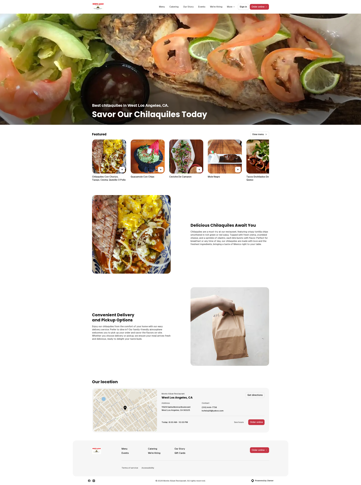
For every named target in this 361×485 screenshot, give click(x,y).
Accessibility (148, 468)
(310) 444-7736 (209, 407)
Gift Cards (179, 453)
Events (201, 6)
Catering (174, 6)
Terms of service (130, 468)
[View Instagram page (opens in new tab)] (93, 480)
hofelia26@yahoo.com (213, 410)
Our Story (188, 6)
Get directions (255, 395)
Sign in (243, 6)
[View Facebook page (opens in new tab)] (89, 480)
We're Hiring (216, 6)
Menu (162, 6)
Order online (256, 422)
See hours (239, 422)
